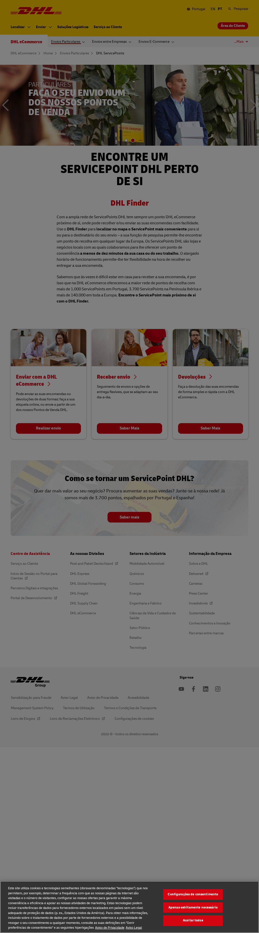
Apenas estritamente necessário (193, 907)
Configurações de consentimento (193, 894)
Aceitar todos (193, 920)
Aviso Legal (134, 928)
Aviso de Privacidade (109, 928)
